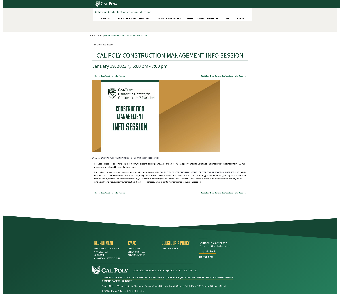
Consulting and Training (169, 18)
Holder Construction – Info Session (109, 76)
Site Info (223, 286)
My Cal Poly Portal (135, 277)
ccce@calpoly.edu (207, 251)
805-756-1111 (191, 270)
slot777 (127, 281)
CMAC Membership (136, 255)
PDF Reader (203, 286)
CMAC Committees (136, 252)
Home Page (105, 18)
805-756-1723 (206, 257)
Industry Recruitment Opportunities (134, 18)
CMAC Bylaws (134, 248)
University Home (112, 277)
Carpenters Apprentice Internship (202, 18)
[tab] (109, 243)
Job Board (99, 255)
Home (92, 36)
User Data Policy (170, 248)
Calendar (240, 18)
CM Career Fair (101, 252)
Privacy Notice (108, 286)
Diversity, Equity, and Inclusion (185, 277)
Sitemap (214, 286)
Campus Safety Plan (186, 286)
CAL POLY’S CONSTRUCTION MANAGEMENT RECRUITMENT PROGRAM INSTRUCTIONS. (199, 172)
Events (100, 36)
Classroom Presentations (107, 258)
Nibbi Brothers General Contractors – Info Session (223, 76)
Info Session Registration (107, 248)
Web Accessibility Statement (130, 286)
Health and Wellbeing (219, 277)
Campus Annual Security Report (160, 286)
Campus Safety (111, 281)
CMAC (227, 18)
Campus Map (156, 277)
